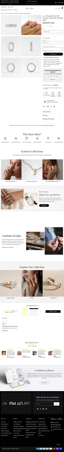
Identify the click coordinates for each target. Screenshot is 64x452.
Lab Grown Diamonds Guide (31, 429)
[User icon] (56, 8)
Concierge (15, 9)
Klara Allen (8, 448)
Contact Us (41, 435)
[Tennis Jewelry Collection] (32, 169)
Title (43, 29)
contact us (52, 51)
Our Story (3, 422)
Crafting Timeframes (18, 426)
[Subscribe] (56, 403)
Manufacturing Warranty (19, 428)
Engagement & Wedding (6, 9)
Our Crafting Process (6, 433)
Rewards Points (17, 431)
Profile (15, 437)
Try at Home (16, 433)
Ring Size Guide (30, 434)
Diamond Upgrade (42, 428)
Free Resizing (16, 424)
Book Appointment (57, 424)
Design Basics (4, 435)
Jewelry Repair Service (19, 435)
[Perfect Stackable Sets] (11, 169)
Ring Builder (3, 7)
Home (2, 13)
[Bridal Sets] (32, 283)
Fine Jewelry (10, 7)
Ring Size (44, 40)
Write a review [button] (53, 311)
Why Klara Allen (5, 424)
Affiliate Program (5, 431)
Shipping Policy (42, 424)
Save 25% (53, 79)
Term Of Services (42, 426)
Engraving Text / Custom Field (49, 46)
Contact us (58, 63)
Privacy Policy (41, 422)
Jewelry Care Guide (31, 432)
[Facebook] (48, 106)
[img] (5, 321)
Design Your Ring (17, 422)
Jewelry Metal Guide (31, 424)
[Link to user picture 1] (5, 333)
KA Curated (4, 428)
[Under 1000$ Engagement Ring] (52, 169)
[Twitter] (51, 106)
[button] (3, 7)
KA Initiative (4, 426)
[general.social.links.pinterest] (54, 106)
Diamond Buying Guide (31, 426)
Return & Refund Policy (44, 431)
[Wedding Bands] (53, 283)
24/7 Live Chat (55, 422)
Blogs (27, 437)
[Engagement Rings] (10, 283)
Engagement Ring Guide (32, 422)
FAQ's (39, 433)
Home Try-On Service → (49, 125)
